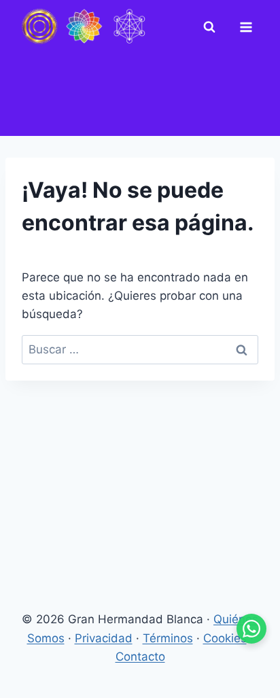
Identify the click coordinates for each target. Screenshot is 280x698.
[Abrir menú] (249, 27)
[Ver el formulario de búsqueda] (212, 27)
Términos (168, 638)
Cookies (225, 638)
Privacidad (104, 638)
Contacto (140, 656)
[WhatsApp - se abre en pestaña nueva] (251, 629)
